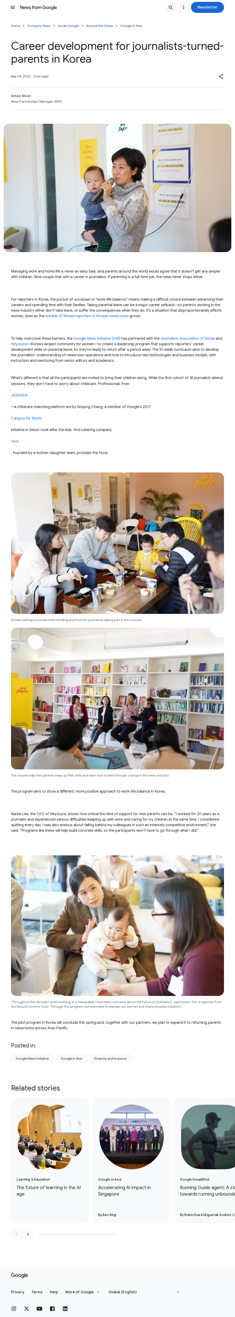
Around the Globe (99, 26)
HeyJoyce (19, 344)
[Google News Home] (38, 7)
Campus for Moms (26, 418)
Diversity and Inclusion (110, 1058)
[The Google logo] (19, 1275)
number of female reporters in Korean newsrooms (86, 316)
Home (15, 26)
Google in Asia (131, 26)
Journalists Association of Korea (187, 338)
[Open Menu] (12, 7)
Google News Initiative (32, 1058)
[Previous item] (16, 1234)
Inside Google (68, 26)
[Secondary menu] (183, 7)
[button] (207, 7)
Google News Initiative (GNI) (96, 338)
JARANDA (19, 395)
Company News (39, 26)
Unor (15, 441)
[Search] (170, 7)
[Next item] (28, 1234)
